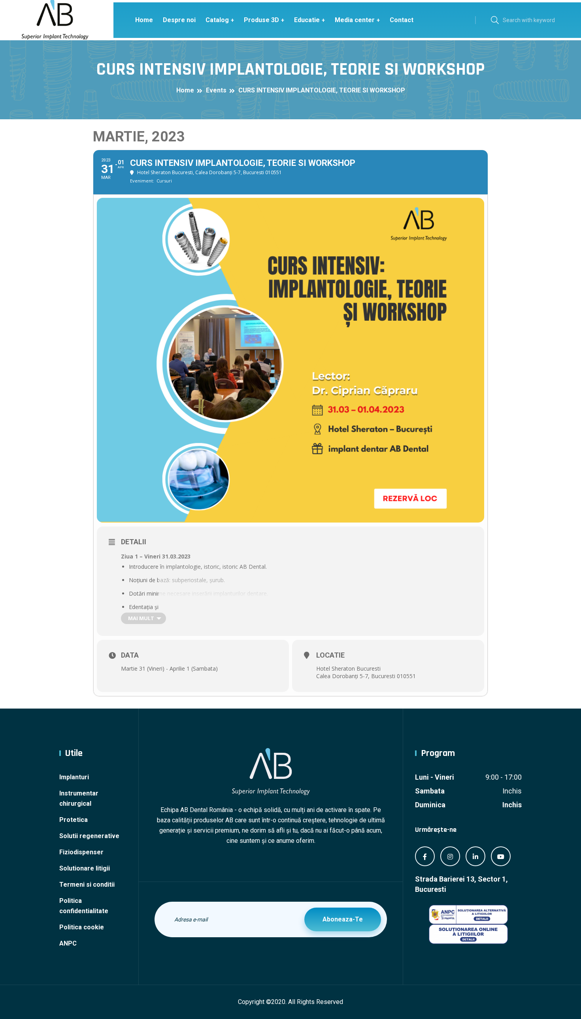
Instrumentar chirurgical (78, 798)
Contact (401, 20)
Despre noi (179, 20)
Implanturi (74, 777)
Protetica (73, 819)
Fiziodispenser (81, 852)
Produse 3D (261, 20)
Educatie (307, 20)
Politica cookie (81, 927)
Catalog (217, 20)
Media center (355, 20)
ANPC (68, 943)
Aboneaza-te (343, 919)
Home (144, 20)
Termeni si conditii (87, 884)
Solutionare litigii (84, 868)
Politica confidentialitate (83, 906)
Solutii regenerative (89, 836)
